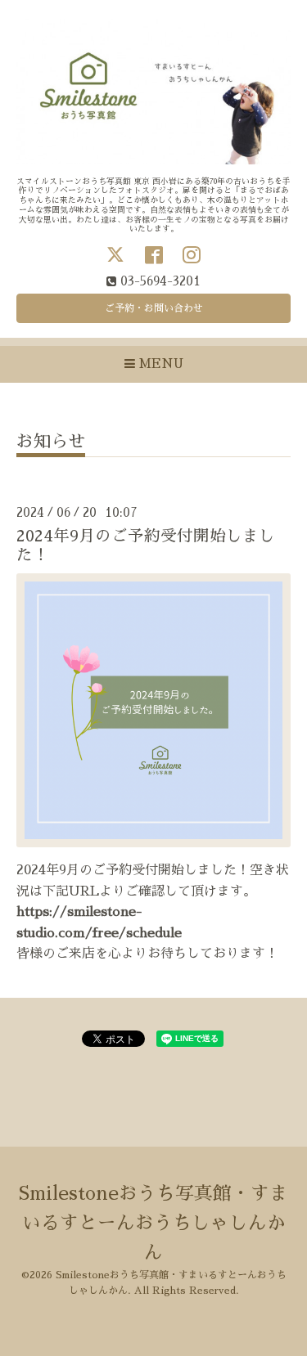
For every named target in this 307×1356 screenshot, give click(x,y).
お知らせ (50, 441)
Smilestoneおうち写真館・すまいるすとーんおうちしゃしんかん (153, 1223)
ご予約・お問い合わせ (154, 308)
